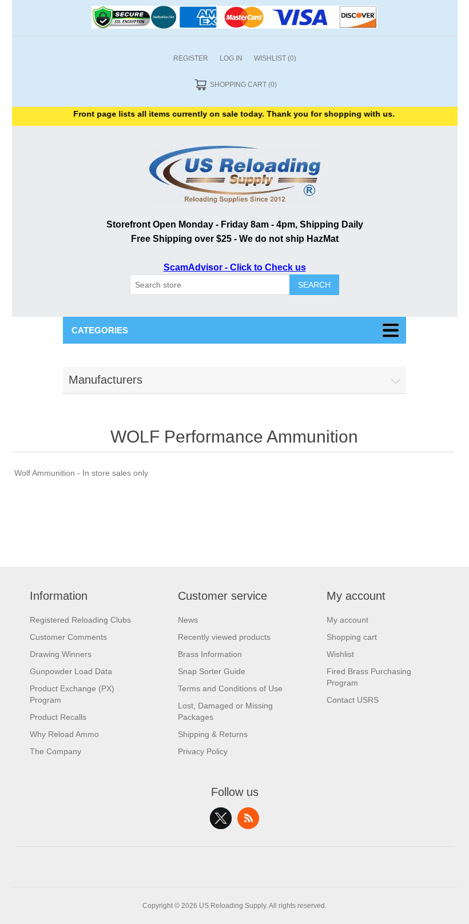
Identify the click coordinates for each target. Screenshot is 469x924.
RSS (248, 818)
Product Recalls (58, 717)
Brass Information (210, 654)
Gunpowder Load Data (71, 671)
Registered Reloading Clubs (80, 619)
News (188, 619)
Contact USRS (353, 699)
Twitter (221, 818)
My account (347, 619)
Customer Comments (68, 637)
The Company (55, 751)
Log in (231, 58)
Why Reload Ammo (64, 734)
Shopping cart (352, 637)
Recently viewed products (224, 637)
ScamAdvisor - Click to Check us (235, 267)
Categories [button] (99, 330)
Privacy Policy (203, 751)
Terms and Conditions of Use (230, 688)
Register (190, 58)
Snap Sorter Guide (211, 671)
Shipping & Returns (213, 734)
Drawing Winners (61, 654)
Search (314, 284)
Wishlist (340, 654)
